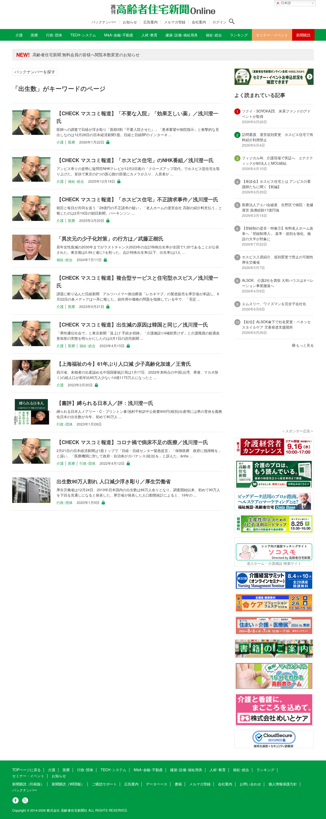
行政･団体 (65, 424)
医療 (71, 142)
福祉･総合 (76, 181)
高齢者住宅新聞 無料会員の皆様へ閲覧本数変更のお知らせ (86, 55)
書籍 (178, 783)
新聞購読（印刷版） (28, 783)
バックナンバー (103, 21)
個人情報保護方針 (282, 783)
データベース (156, 783)
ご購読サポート (104, 783)
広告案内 (150, 21)
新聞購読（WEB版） (68, 783)
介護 (60, 142)
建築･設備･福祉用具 (186, 769)
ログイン (219, 21)
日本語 (285, 3)
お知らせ (130, 21)
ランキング (265, 769)
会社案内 (199, 21)
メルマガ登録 (174, 21)
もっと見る (305, 345)
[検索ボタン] (232, 21)
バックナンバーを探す (35, 72)
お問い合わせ (250, 783)
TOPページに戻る (26, 769)
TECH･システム (113, 769)
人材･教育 (218, 769)
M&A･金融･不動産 (148, 769)
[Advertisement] (274, 395)
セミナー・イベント (28, 775)
